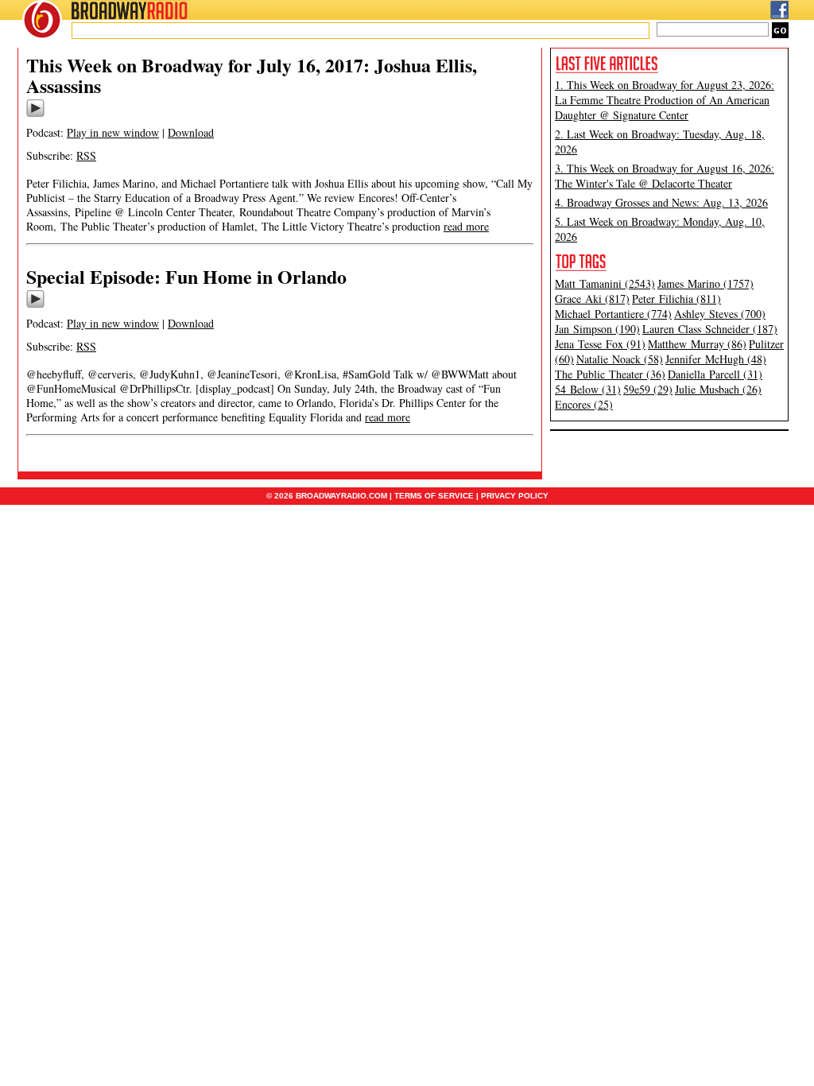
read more (466, 226)
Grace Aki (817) (592, 298)
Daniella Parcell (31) (715, 374)
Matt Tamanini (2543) (605, 283)
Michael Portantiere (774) (613, 313)
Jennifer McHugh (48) (715, 359)
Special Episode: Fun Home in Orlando (186, 276)
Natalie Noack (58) (619, 359)
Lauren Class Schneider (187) (709, 328)
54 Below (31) (588, 389)
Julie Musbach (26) (718, 389)
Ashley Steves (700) (720, 313)
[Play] (35, 114)
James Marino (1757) (705, 283)
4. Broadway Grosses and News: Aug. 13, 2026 (661, 202)
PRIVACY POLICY (514, 495)
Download (191, 132)
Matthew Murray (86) (697, 343)
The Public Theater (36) (610, 374)
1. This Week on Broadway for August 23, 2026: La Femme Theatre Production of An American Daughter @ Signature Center (664, 99)
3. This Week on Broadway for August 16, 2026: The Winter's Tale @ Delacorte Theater (664, 176)
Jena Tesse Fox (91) (600, 343)
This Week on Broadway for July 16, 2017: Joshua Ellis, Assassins (251, 75)
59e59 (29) (648, 389)
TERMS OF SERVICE (434, 495)
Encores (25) (584, 404)
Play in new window (113, 132)
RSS (86, 155)
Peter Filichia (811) (676, 298)
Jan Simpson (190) (597, 328)
